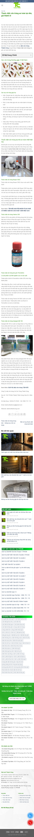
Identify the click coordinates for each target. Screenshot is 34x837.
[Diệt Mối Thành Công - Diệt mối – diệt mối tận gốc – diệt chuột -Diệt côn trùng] (17, 5)
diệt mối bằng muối (16, 637)
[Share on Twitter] (15, 414)
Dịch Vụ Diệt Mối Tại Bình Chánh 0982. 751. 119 (15, 608)
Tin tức (3, 11)
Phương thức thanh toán (25, 795)
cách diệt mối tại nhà (19, 624)
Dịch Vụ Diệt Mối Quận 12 (9, 592)
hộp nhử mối (20, 661)
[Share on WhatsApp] (9, 414)
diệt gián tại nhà (20, 632)
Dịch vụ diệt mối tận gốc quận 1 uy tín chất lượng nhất (16, 568)
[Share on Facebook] (12, 414)
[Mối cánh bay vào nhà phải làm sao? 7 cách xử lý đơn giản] (17, 464)
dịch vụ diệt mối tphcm (19, 656)
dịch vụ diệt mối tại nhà (7, 659)
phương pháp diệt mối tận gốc (21, 667)
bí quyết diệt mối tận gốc (8, 619)
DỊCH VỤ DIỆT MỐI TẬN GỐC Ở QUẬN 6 (13, 573)
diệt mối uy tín (18, 651)
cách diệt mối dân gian (7, 624)
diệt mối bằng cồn (6, 637)
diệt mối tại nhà (5, 645)
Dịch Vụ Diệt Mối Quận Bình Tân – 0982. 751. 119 (16, 598)
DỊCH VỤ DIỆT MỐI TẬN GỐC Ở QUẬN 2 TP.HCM (15, 555)
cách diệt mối (17, 621)
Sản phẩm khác (6, 802)
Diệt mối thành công (16, 643)
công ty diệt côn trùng (19, 627)
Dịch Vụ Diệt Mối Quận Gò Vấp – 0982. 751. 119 (15, 604)
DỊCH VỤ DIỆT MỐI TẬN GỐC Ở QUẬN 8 (13, 579)
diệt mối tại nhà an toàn (16, 645)
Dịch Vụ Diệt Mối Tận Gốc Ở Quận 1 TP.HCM (14, 551)
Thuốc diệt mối (6, 795)
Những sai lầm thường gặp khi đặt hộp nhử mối (14, 499)
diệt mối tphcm (26, 643)
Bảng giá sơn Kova (11, 729)
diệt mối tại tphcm (6, 648)
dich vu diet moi (6, 632)
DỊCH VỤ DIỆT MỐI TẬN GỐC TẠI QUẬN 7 (14, 576)
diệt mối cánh (26, 637)
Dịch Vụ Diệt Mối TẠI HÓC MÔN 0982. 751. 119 (15, 611)
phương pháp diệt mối (7, 667)
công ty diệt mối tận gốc (17, 629)
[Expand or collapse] (31, 55)
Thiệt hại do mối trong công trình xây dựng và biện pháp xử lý (19, 540)
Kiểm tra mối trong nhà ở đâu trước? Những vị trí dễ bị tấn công (19, 533)
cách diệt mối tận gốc (7, 627)
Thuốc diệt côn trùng (7, 797)
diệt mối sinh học (6, 643)
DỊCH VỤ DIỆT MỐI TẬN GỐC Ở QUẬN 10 (13, 585)
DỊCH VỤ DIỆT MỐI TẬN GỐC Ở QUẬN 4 (13, 561)
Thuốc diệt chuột (6, 799)
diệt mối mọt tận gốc (18, 640)
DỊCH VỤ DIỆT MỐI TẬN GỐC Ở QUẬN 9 (13, 582)
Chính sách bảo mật (24, 802)
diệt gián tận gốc (6, 635)
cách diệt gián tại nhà (7, 621)
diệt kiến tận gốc (24, 635)
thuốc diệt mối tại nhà (7, 672)
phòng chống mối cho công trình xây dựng (12, 664)
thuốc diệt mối (5, 669)
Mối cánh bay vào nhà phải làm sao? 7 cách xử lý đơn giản (19, 519)
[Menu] (2, 5)
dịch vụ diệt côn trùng (19, 653)
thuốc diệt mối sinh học (15, 669)
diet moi (13, 632)
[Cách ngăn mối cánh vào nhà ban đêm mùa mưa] (17, 442)
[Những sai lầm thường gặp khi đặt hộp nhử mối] (17, 489)
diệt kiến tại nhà (15, 635)
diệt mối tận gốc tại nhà (7, 651)
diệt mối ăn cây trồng (7, 653)
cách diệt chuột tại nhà (20, 619)
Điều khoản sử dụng (24, 799)
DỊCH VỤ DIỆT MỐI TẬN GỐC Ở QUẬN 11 (13, 589)
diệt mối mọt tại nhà (6, 640)
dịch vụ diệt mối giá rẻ (7, 656)
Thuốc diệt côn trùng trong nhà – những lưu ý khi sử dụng (8, 423)
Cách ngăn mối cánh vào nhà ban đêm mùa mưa (14, 452)
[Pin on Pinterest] (21, 414)
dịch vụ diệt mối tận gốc (20, 659)
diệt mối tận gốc (16, 648)
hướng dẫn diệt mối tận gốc (8, 661)
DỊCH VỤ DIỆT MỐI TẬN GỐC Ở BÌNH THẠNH (15, 601)
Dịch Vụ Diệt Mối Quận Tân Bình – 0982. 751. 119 (16, 595)
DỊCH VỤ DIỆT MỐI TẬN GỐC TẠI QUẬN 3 (14, 558)
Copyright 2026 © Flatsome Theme (17, 834)
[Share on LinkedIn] (24, 414)
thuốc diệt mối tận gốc (19, 672)
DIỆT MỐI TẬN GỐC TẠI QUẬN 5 (11, 564)
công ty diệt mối (6, 629)
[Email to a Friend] (18, 414)
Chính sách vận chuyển (25, 797)
